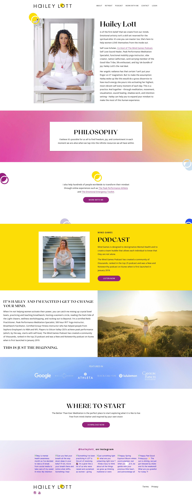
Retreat (108, 5)
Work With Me (132, 5)
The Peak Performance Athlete (113, 188)
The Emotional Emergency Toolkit (98, 191)
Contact (145, 5)
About (99, 5)
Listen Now (109, 278)
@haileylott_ (86, 449)
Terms (145, 486)
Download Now (96, 425)
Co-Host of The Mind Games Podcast (134, 48)
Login (154, 5)
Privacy (154, 486)
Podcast (119, 5)
